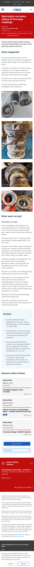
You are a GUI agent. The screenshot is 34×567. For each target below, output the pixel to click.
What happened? (11, 33)
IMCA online (21, 534)
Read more (5, 478)
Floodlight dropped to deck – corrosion (13, 391)
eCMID (22, 2)
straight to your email (18, 536)
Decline (23, 564)
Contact (19, 4)
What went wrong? (22, 33)
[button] (30, 463)
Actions (30, 33)
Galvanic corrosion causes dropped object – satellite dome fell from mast (17, 410)
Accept (10, 564)
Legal (2, 549)
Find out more (15, 559)
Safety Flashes (8, 450)
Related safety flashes (13, 35)
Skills (14, 4)
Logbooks (27, 2)
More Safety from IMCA (22, 487)
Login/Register (7, 2)
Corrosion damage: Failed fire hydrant (17, 432)
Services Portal (15, 2)
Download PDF (18, 443)
